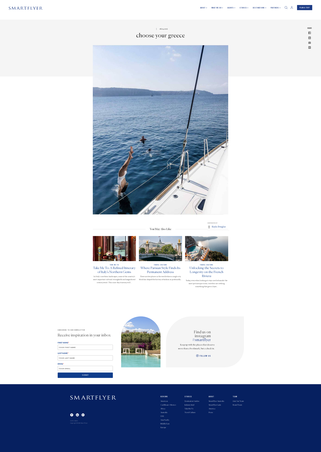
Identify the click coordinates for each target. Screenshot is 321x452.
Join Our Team (238, 401)
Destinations (259, 8)
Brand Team (237, 405)
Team (235, 397)
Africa (162, 409)
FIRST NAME (63, 343)
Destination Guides (192, 401)
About (203, 8)
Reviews (164, 397)
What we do (217, 8)
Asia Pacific (164, 420)
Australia (163, 412)
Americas (164, 401)
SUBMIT (85, 375)
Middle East (165, 424)
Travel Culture (190, 412)
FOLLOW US (205, 356)
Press (211, 412)
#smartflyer (201, 340)
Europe (163, 427)
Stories (243, 8)
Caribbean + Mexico (168, 405)
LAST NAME (63, 353)
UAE (162, 416)
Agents (230, 8)
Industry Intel (189, 405)
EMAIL (61, 364)
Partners (275, 8)
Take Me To (189, 409)
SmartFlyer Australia (216, 401)
